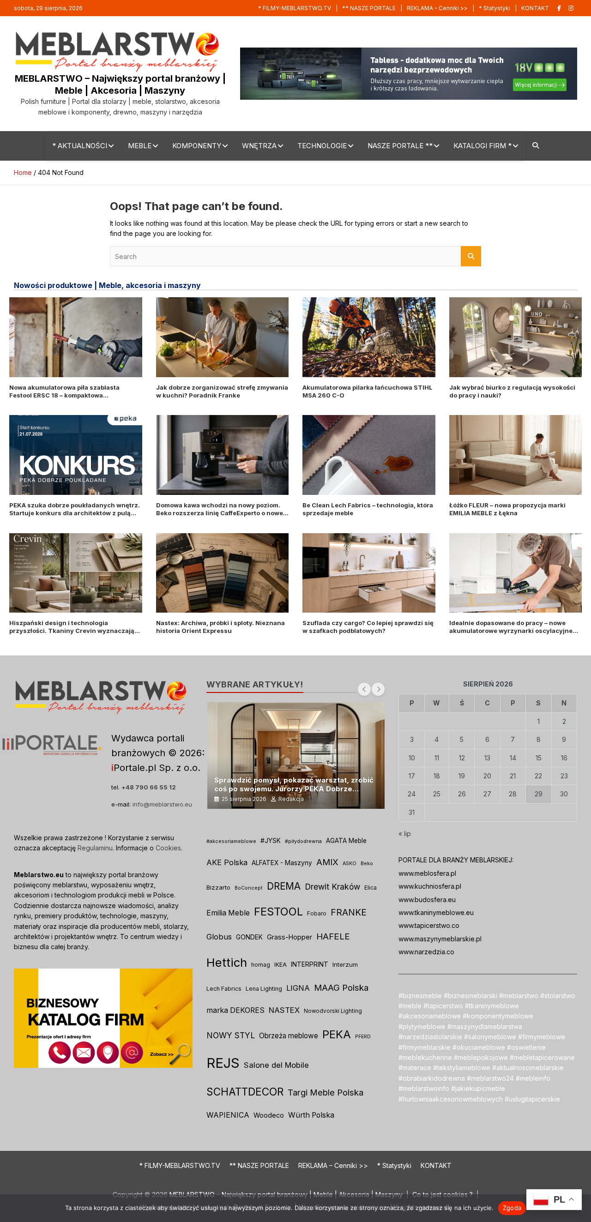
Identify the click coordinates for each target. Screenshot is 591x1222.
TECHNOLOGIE (322, 145)
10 (412, 758)
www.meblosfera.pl (427, 873)
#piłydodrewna (303, 841)
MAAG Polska (341, 987)
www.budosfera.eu (427, 899)
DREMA (284, 886)
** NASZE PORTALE (369, 8)
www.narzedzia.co (426, 952)
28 (513, 794)
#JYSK (270, 840)
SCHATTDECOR (244, 1091)
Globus (219, 936)
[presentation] (364, 689)
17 (412, 776)
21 (513, 776)
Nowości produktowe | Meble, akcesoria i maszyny (107, 285)
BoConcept (249, 888)
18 (437, 776)
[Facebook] (559, 8)
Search (471, 256)
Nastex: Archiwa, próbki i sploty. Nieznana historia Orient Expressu (220, 626)
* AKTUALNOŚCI (79, 145)
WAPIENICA (227, 1115)
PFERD (363, 1037)
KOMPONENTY (196, 145)
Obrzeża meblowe (288, 1035)
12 (462, 758)
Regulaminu (95, 848)
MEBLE (139, 145)
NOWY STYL (230, 1035)
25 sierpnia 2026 (244, 798)
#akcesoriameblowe (231, 841)
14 (513, 758)
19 (461, 776)
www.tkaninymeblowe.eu (436, 912)
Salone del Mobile (276, 1065)
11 (436, 758)
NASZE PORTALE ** (400, 145)
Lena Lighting (264, 988)
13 (487, 758)
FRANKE (349, 912)
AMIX (327, 862)
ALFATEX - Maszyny (282, 863)
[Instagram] (571, 8)
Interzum (345, 964)
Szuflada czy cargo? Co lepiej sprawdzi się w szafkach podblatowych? (368, 626)
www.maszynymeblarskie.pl (440, 939)
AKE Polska (226, 862)
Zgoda (512, 1207)
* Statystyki (494, 8)
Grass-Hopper (289, 937)
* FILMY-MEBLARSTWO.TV (294, 8)
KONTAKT (535, 8)
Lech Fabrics (223, 988)
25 (436, 794)
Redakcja (291, 798)
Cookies (168, 848)
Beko (367, 864)
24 (412, 794)
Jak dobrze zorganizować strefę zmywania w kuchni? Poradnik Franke (222, 391)
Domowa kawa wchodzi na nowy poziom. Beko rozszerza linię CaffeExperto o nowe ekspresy (219, 512)
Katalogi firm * (482, 145)
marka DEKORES (235, 1010)
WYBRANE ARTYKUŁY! (254, 684)
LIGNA (298, 988)
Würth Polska (311, 1115)
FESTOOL (278, 911)
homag (260, 964)
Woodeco (268, 1115)
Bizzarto (218, 887)
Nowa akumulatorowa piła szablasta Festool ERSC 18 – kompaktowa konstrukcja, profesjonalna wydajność (68, 395)
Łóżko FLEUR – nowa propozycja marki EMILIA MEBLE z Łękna (507, 509)
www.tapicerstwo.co (428, 925)
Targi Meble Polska (325, 1092)
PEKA (336, 1034)
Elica (370, 887)
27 (487, 794)
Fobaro (316, 913)
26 (462, 794)
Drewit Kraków (332, 886)
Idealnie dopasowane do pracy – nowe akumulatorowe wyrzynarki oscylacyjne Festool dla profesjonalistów (511, 630)
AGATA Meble (346, 840)
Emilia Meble (228, 913)
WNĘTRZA (259, 145)
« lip (404, 833)
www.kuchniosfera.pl (429, 886)
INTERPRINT (309, 964)
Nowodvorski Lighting (333, 1011)
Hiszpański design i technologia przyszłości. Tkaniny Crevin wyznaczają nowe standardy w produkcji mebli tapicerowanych (71, 634)
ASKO (349, 864)
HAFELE (333, 936)
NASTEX (284, 1010)
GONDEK (249, 937)
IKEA (280, 964)
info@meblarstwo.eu (162, 804)
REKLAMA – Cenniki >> (437, 8)
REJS (223, 1063)
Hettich (226, 962)
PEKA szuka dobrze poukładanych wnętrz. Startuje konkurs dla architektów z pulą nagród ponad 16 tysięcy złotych (74, 512)
